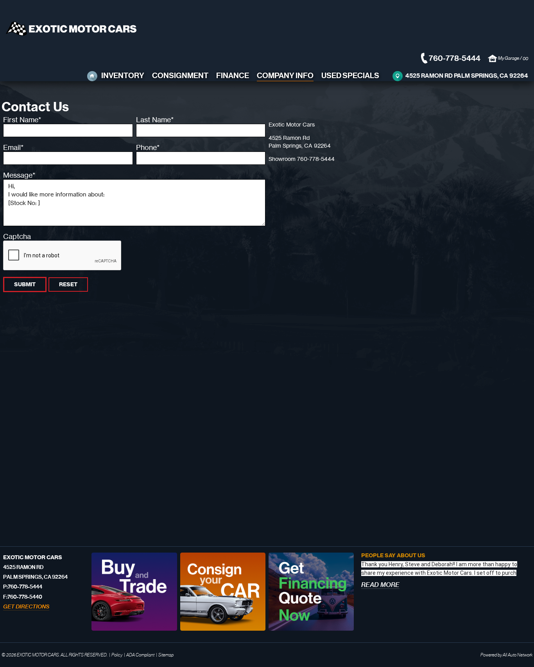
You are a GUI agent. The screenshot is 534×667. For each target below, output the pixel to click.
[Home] (92, 76)
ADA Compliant (140, 654)
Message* (19, 175)
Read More (380, 585)
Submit (25, 284)
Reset (68, 284)
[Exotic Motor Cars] (71, 34)
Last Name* (155, 119)
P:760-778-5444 (22, 586)
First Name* (22, 119)
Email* (13, 147)
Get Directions (26, 606)
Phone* (147, 147)
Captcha (17, 236)
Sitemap (166, 654)
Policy (116, 654)
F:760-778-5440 (22, 597)
